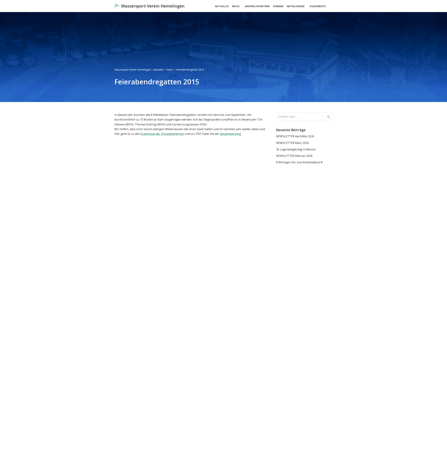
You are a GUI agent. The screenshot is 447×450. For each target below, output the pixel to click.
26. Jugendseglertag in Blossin (296, 149)
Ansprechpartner (257, 6)
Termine (278, 6)
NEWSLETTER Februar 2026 (294, 156)
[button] (241, 6)
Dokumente (318, 6)
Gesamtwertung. (230, 134)
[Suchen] (329, 6)
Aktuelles (222, 6)
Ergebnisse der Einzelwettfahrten (162, 134)
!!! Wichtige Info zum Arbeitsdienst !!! (299, 162)
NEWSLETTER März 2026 (292, 143)
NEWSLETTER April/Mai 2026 (295, 136)
